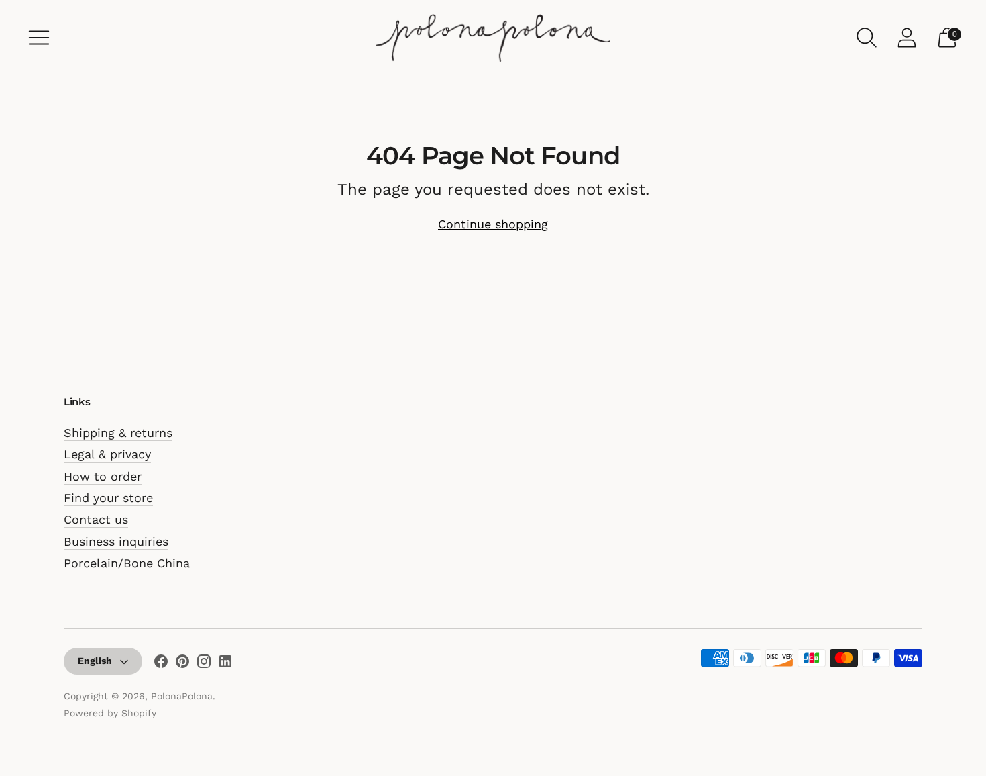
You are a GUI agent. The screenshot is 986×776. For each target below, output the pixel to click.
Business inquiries (116, 541)
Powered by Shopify (110, 713)
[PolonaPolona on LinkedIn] (225, 664)
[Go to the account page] (907, 37)
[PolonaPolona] (493, 37)
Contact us (96, 519)
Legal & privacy (107, 454)
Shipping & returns (118, 433)
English (95, 660)
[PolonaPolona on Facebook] (161, 664)
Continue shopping (493, 224)
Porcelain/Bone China (127, 563)
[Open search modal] (866, 37)
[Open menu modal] (39, 37)
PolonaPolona (182, 696)
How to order (103, 476)
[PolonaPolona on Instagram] (204, 664)
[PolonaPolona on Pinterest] (182, 664)
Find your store (108, 498)
